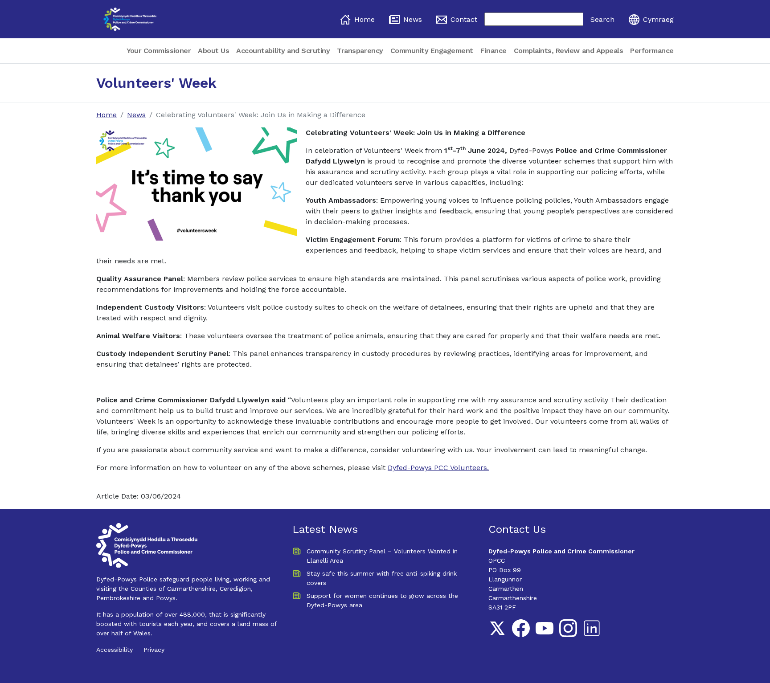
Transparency (360, 50)
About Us (213, 50)
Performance (652, 50)
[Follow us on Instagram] (568, 628)
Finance (493, 50)
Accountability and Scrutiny (283, 50)
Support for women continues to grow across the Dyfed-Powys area (382, 600)
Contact (464, 19)
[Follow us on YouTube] (544, 628)
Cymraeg (658, 19)
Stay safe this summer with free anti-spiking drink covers (382, 578)
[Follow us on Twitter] (497, 628)
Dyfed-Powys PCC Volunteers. (438, 467)
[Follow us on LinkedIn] (592, 628)
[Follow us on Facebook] (521, 628)
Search (602, 19)
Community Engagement (431, 50)
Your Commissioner (159, 50)
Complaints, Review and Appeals (568, 50)
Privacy (153, 649)
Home (364, 19)
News (412, 19)
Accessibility (114, 649)
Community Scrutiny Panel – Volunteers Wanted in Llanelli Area (382, 556)
